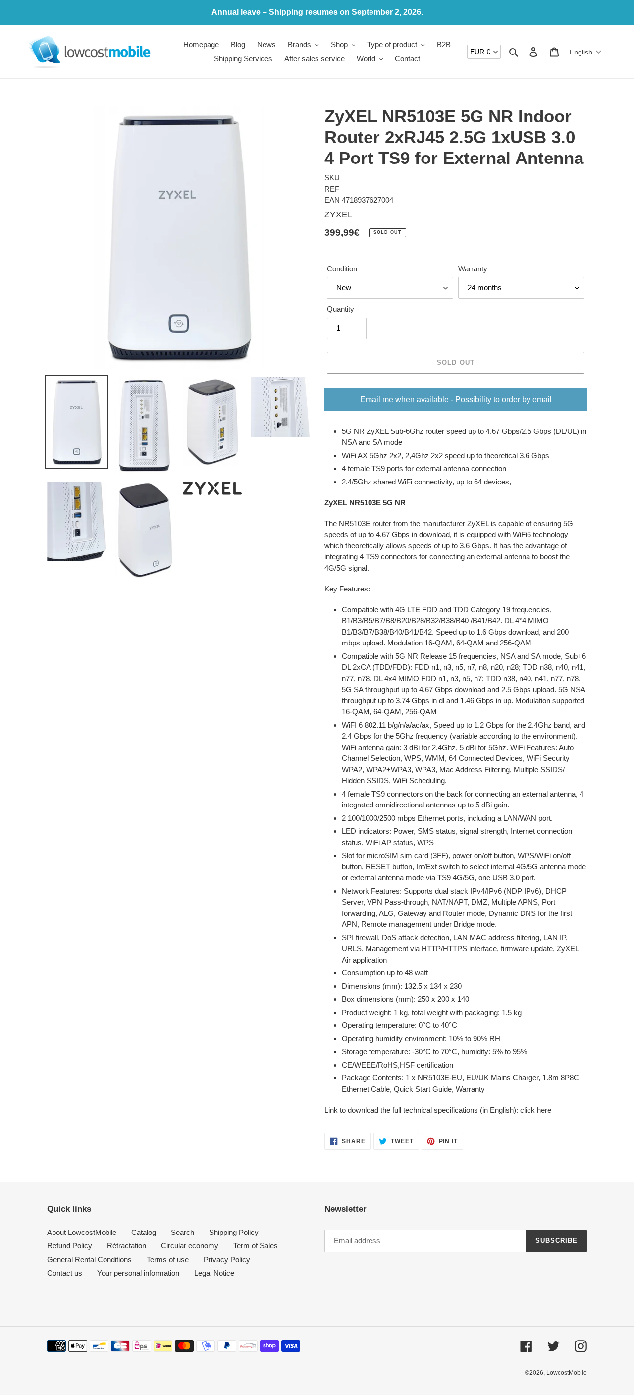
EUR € (480, 51)
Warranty (472, 269)
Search (182, 1232)
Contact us (64, 1273)
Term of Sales (255, 1245)
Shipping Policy (234, 1232)
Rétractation (126, 1245)
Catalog (143, 1232)
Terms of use (168, 1259)
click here (535, 1110)
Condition (342, 269)
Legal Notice (214, 1273)
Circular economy (189, 1245)
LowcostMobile (566, 1372)
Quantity (340, 309)
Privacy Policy (227, 1259)
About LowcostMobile (81, 1232)
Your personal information (138, 1273)
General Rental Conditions (89, 1259)
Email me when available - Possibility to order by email (456, 399)
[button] (586, 52)
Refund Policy (69, 1245)
